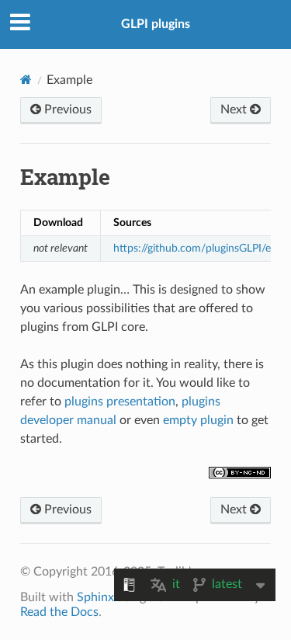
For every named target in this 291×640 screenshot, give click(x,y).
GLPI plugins (155, 24)
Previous (66, 109)
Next (235, 109)
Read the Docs (59, 612)
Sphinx (95, 597)
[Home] (26, 79)
